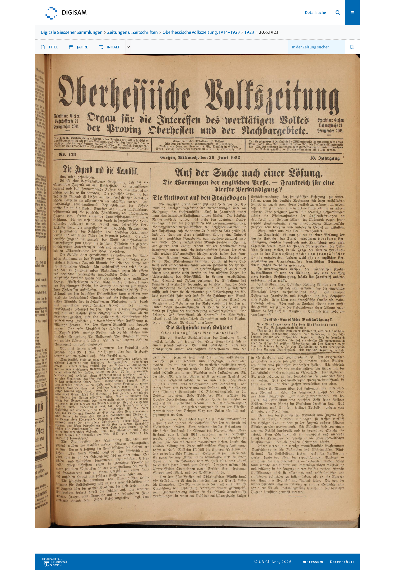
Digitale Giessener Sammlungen (71, 32)
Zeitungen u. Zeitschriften (132, 32)
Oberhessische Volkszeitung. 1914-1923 (201, 32)
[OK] (338, 12)
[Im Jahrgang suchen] (352, 47)
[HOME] (63, 12)
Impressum (312, 562)
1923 (249, 32)
